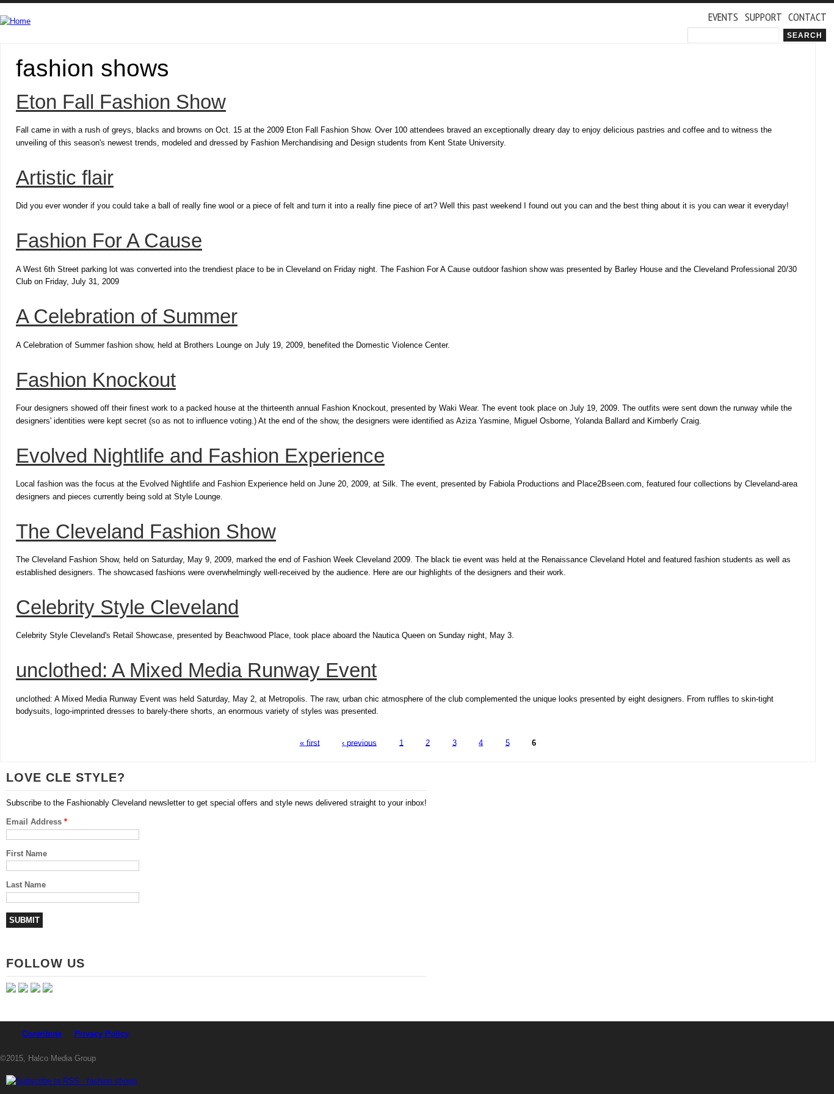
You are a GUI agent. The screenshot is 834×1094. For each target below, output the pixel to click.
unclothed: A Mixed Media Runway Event (196, 670)
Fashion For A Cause (109, 241)
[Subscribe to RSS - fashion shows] (71, 1080)
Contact (807, 16)
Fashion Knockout (96, 380)
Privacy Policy (101, 1033)
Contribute (42, 1033)
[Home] (15, 21)
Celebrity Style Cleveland (127, 608)
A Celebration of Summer (127, 317)
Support (763, 16)
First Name (26, 853)
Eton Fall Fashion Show (121, 102)
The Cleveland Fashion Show (146, 532)
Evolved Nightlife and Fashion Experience (200, 456)
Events (723, 16)
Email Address (36, 821)
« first (310, 742)
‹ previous (359, 742)
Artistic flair (65, 178)
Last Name (26, 884)
